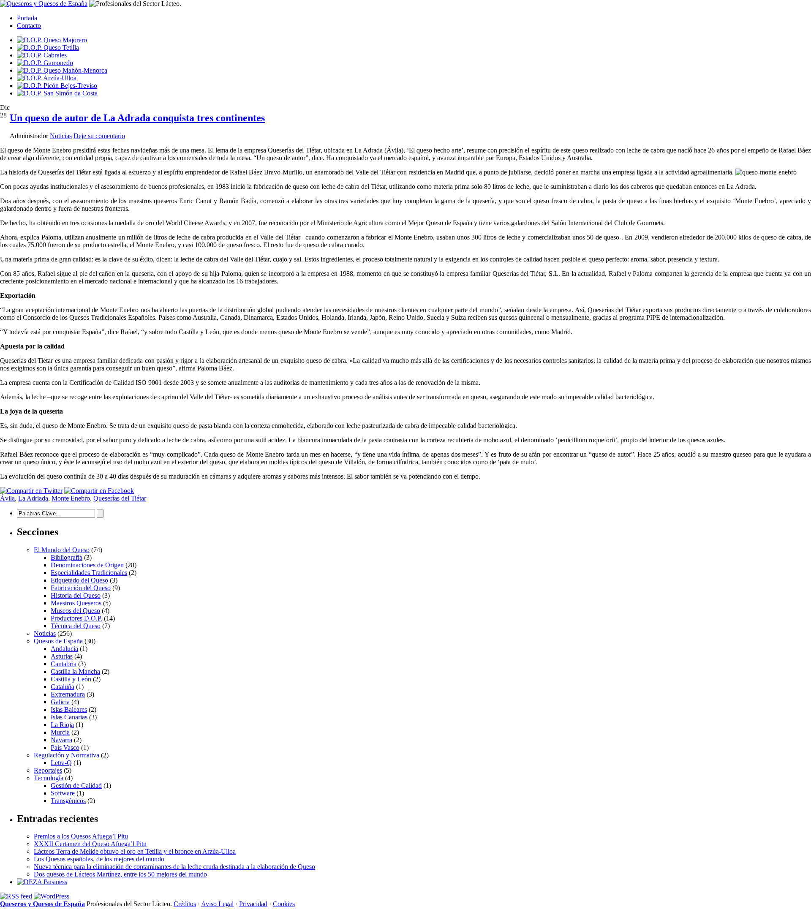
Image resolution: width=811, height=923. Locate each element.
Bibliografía (66, 557)
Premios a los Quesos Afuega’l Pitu (81, 836)
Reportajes (48, 770)
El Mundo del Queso (62, 549)
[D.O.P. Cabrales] (42, 55)
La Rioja (62, 724)
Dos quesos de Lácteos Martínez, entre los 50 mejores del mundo (120, 874)
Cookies (284, 903)
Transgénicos (68, 800)
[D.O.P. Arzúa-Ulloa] (46, 78)
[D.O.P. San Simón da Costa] (57, 93)
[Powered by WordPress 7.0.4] (51, 896)
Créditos (185, 903)
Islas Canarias (69, 717)
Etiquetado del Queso (79, 580)
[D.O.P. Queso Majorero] (52, 40)
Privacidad (253, 903)
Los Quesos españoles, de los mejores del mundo (99, 859)
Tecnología (48, 777)
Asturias (62, 656)
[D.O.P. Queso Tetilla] (48, 47)
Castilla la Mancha (75, 671)
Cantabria (63, 663)
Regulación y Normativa (66, 755)
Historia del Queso (76, 595)
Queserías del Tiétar (119, 498)
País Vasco (65, 747)
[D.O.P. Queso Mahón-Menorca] (62, 70)
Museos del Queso (75, 610)
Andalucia (64, 648)
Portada (27, 18)
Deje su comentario (99, 135)
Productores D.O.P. (76, 618)
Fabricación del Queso (81, 587)
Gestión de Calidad (76, 785)
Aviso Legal (217, 903)
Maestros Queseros (76, 603)
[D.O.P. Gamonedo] (45, 62)
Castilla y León (71, 679)
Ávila (7, 498)
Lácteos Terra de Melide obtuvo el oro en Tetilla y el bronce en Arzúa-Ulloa (135, 851)
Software (63, 793)
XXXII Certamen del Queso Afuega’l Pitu (90, 843)
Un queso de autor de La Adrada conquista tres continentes (137, 117)
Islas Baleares (69, 709)
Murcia (60, 732)
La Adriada (33, 498)
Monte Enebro (71, 498)
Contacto (29, 25)
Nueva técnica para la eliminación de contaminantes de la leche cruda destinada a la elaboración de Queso (174, 866)
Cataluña (62, 686)
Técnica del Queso (76, 625)
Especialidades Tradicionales (89, 572)
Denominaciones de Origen (87, 565)
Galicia (60, 701)
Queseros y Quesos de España (42, 903)
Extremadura (68, 694)
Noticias (61, 135)
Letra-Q (61, 762)
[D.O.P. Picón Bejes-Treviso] (57, 85)
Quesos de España (58, 641)
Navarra (61, 739)
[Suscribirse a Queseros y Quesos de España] (16, 896)
